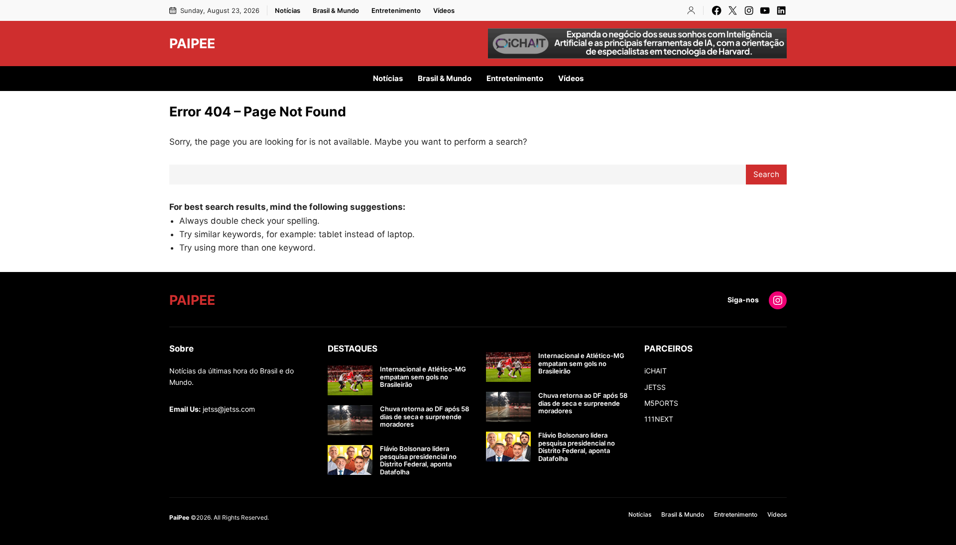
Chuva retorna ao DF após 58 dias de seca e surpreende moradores (424, 416)
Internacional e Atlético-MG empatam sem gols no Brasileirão (423, 376)
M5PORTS (661, 403)
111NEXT (658, 419)
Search (766, 174)
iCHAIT (655, 370)
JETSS (655, 387)
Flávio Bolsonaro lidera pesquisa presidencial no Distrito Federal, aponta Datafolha (418, 460)
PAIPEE (192, 43)
